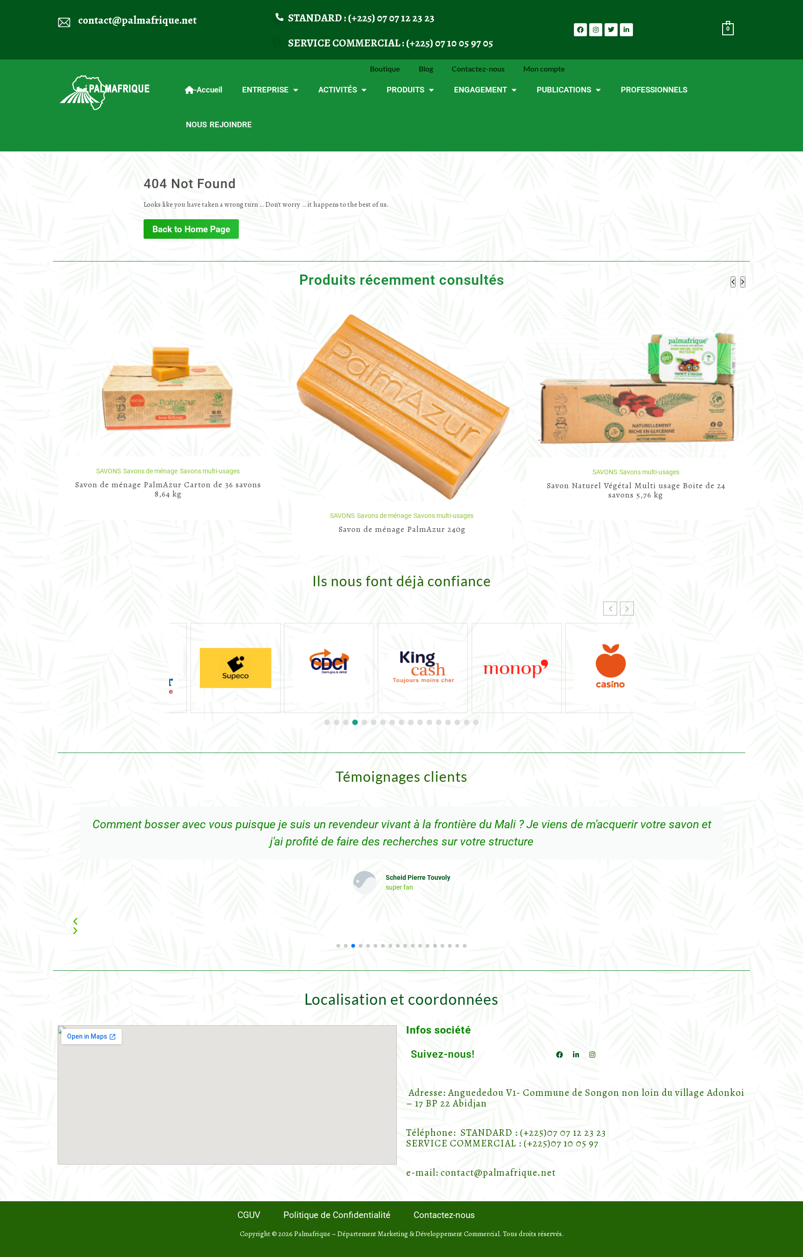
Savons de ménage (150, 515)
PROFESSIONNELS (654, 89)
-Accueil (208, 89)
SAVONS (108, 515)
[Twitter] (611, 29)
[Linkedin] (626, 29)
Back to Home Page (191, 229)
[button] (627, 608)
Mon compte (544, 68)
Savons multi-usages (209, 515)
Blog (426, 68)
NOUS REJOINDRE (219, 124)
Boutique (385, 68)
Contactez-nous (478, 68)
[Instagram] (595, 29)
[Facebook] (580, 29)
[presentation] (733, 282)
